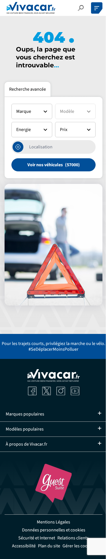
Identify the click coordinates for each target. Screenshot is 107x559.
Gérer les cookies (76, 546)
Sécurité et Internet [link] (34, 538)
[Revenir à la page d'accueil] (31, 8)
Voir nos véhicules (45, 165)
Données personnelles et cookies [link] (51, 530)
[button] (80, 8)
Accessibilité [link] (21, 546)
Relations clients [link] (71, 538)
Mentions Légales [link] (51, 522)
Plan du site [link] (47, 546)
